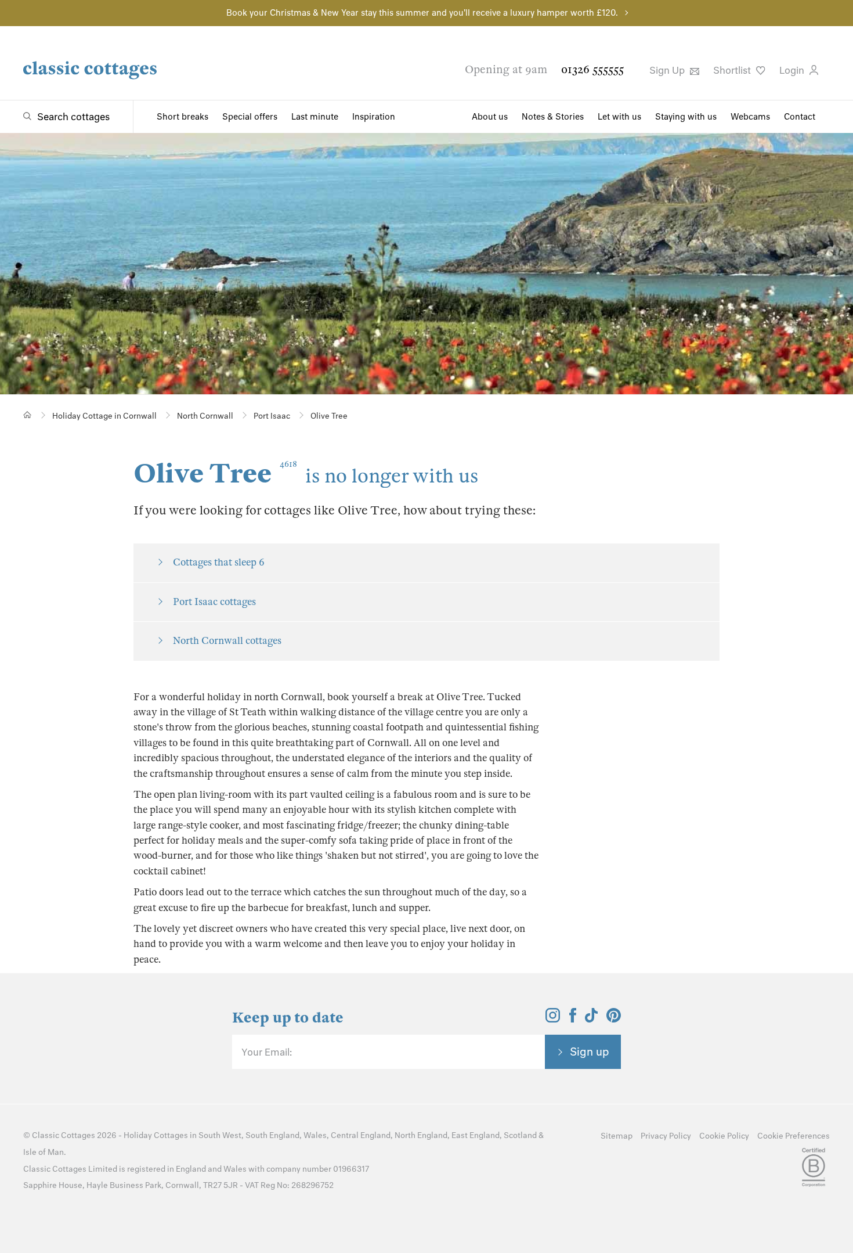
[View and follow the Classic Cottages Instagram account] (552, 1019)
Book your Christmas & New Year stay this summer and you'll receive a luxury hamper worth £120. (422, 13)
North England (421, 1135)
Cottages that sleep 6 (219, 562)
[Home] (27, 415)
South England (272, 1135)
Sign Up (668, 70)
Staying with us (686, 116)
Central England (361, 1135)
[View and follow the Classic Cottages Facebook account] (573, 1019)
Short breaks (182, 116)
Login (793, 70)
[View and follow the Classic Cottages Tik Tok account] (591, 1019)
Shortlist (733, 70)
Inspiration (373, 116)
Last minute (314, 116)
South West (219, 1135)
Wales (315, 1135)
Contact (799, 116)
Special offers (249, 116)
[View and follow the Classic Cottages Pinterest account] (613, 1019)
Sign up (589, 1051)
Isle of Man (43, 1152)
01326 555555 (592, 69)
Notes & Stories (553, 116)
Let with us (619, 116)
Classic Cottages (63, 1135)
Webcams (750, 116)
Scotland (520, 1135)
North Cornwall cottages (227, 641)
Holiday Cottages (156, 1135)
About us (490, 116)
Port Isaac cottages (214, 602)
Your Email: (266, 1052)
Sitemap (616, 1136)
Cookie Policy (724, 1136)
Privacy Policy (666, 1136)
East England (475, 1135)
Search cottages (73, 117)
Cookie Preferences (793, 1136)
